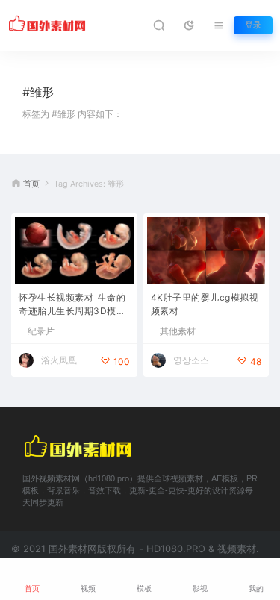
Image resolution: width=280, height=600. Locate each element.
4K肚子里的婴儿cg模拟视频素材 (205, 304)
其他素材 (178, 331)
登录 (253, 25)
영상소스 (191, 360)
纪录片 (41, 331)
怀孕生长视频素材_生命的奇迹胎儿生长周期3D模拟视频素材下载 (72, 305)
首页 (31, 184)
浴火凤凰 (59, 360)
